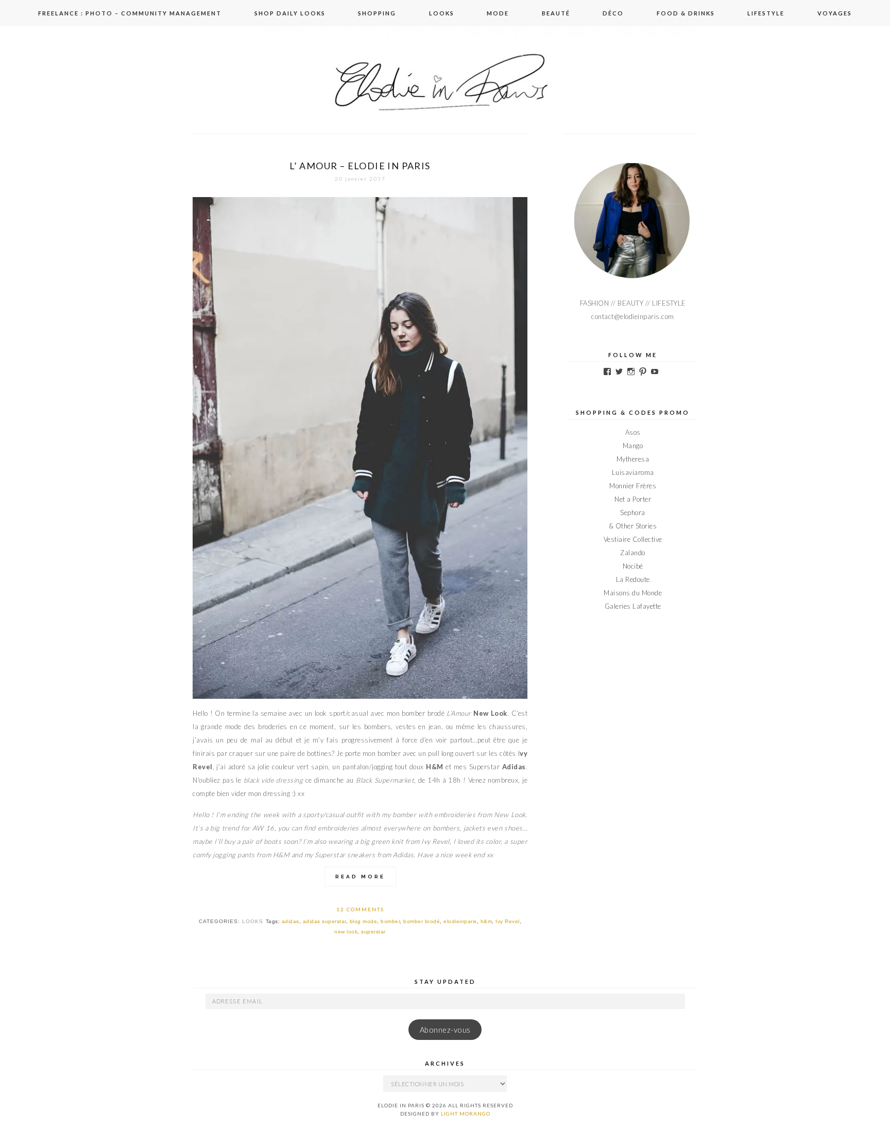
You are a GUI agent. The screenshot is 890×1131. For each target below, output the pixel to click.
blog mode (364, 921)
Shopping (377, 13)
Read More (360, 876)
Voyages (834, 13)
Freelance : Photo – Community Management (129, 13)
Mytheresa (633, 459)
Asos (633, 432)
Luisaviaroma (633, 472)
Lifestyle (765, 13)
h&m (486, 921)
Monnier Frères (632, 486)
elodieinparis (460, 921)
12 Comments (360, 909)
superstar (373, 931)
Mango (633, 445)
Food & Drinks (686, 13)
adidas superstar (324, 921)
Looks (441, 13)
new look (345, 931)
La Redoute (633, 579)
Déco (613, 13)
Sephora (632, 512)
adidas (290, 921)
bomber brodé (421, 921)
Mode (498, 13)
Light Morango (465, 1113)
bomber (390, 921)
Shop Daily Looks (290, 13)
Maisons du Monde (633, 593)
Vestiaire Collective (633, 539)
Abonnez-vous (445, 1030)
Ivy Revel (507, 921)
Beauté (556, 13)
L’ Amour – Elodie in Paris (359, 165)
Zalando (632, 553)
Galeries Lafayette (633, 606)
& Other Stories (633, 526)
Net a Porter (632, 499)
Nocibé (633, 566)
